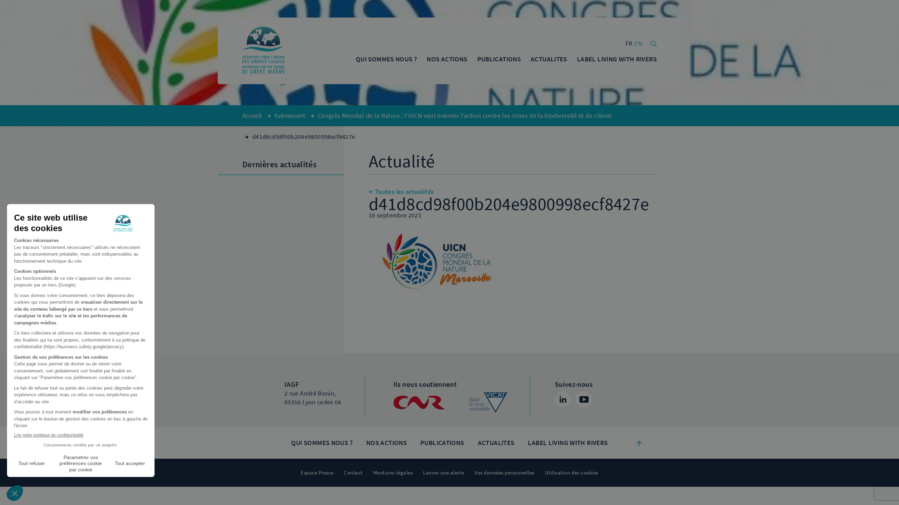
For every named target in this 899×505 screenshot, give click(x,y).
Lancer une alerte (443, 472)
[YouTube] (584, 399)
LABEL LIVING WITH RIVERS (568, 442)
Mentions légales (393, 472)
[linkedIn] (563, 399)
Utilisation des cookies (571, 472)
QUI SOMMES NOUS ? (321, 442)
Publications (442, 442)
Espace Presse (317, 472)
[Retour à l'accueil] (263, 51)
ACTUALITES (496, 442)
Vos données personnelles (504, 472)
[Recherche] (653, 43)
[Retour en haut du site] (639, 443)
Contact (353, 472)
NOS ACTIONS (386, 442)
